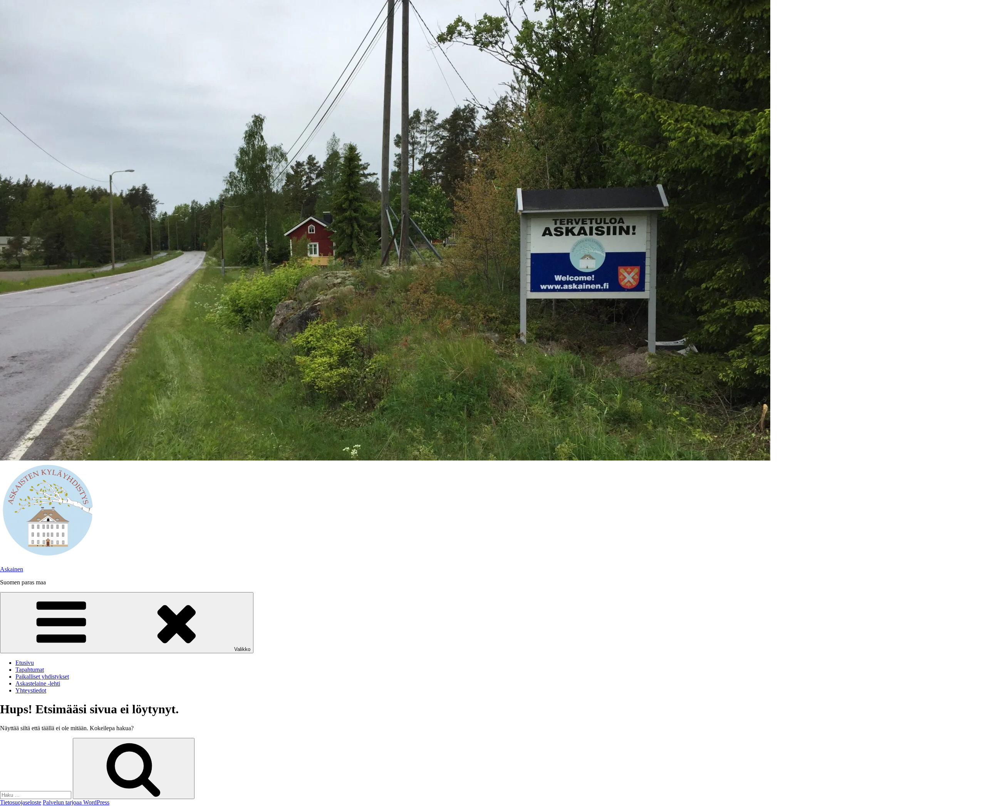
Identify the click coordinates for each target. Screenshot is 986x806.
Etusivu (24, 662)
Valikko (242, 649)
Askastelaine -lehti (37, 683)
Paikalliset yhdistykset (42, 676)
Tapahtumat (29, 669)
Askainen (11, 569)
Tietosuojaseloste (20, 802)
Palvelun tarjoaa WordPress (76, 802)
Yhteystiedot (30, 690)
